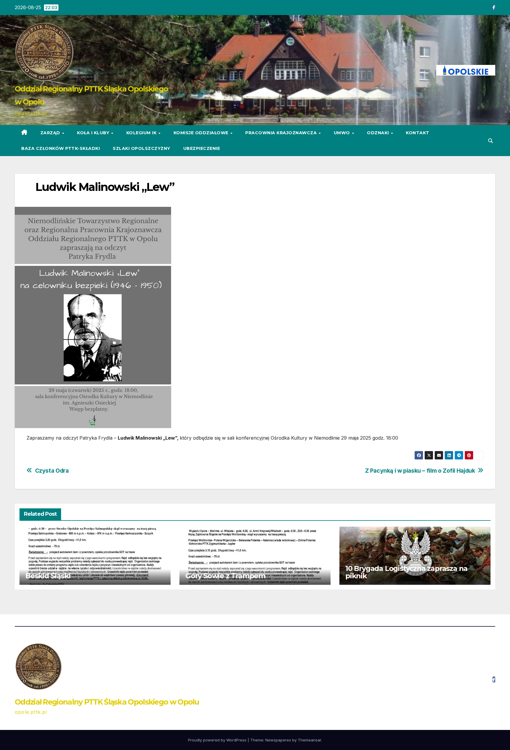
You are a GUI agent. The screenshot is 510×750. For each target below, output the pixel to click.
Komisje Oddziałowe (202, 132)
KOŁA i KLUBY (94, 132)
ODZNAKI (378, 132)
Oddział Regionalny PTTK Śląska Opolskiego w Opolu (107, 701)
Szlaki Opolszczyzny (141, 148)
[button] (490, 141)
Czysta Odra (52, 470)
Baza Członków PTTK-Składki (60, 148)
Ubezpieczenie (201, 148)
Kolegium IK (142, 132)
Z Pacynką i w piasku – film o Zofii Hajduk (420, 470)
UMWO (343, 132)
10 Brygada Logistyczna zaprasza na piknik (406, 572)
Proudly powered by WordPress (218, 740)
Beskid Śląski (47, 575)
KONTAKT (417, 132)
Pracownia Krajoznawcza (281, 132)
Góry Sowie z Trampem (225, 575)
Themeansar (309, 740)
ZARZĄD (51, 132)
